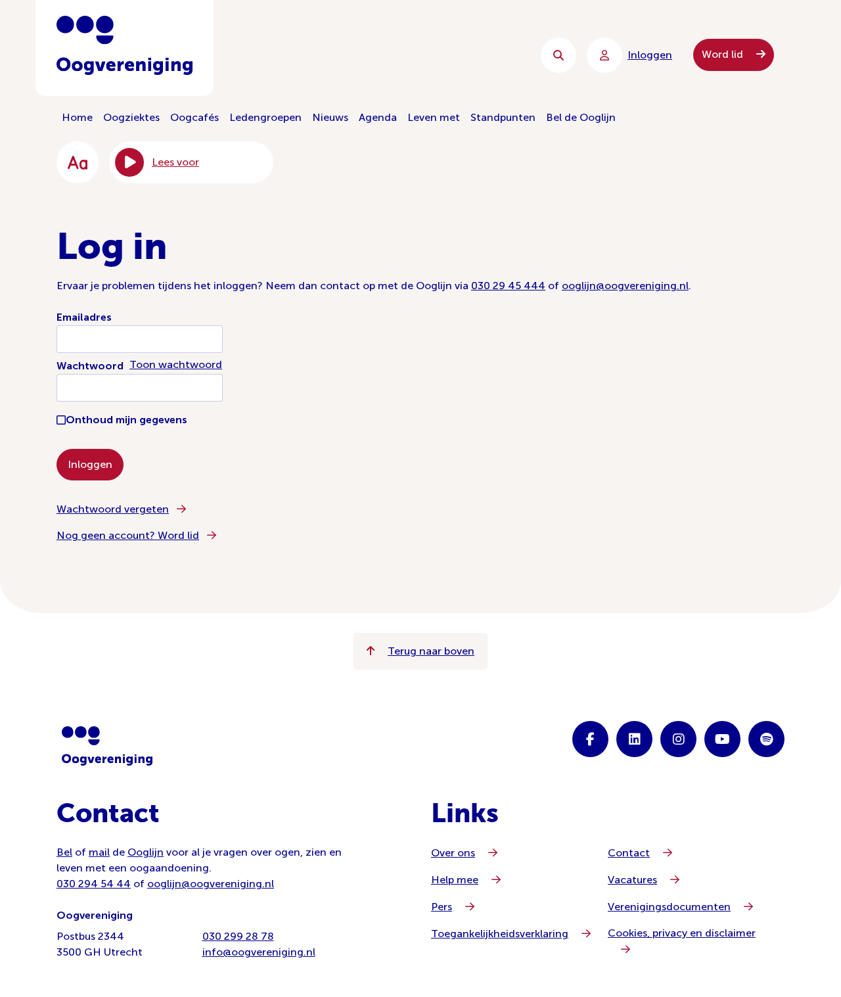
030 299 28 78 (238, 936)
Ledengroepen (265, 117)
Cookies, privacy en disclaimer (682, 933)
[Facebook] (590, 739)
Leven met (433, 117)
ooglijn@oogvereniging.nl (625, 285)
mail (99, 852)
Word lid (724, 54)
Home (77, 117)
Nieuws (330, 117)
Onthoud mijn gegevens (126, 419)
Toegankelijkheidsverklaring (499, 933)
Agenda (378, 117)
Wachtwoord (90, 365)
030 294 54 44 (94, 883)
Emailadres (84, 317)
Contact (629, 852)
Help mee (454, 879)
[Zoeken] (558, 55)
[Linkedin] (634, 739)
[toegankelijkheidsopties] (78, 162)
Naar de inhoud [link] (322, 55)
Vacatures (632, 879)
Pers (441, 906)
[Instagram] (678, 739)
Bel (64, 852)
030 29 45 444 (508, 285)
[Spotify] (766, 739)
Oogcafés (194, 117)
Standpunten (502, 117)
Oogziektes (131, 117)
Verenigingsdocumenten (669, 906)
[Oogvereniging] (107, 746)
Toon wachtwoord (175, 364)
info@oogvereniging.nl (258, 952)
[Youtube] (722, 739)
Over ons (453, 852)
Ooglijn (145, 852)
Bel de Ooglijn (581, 117)
